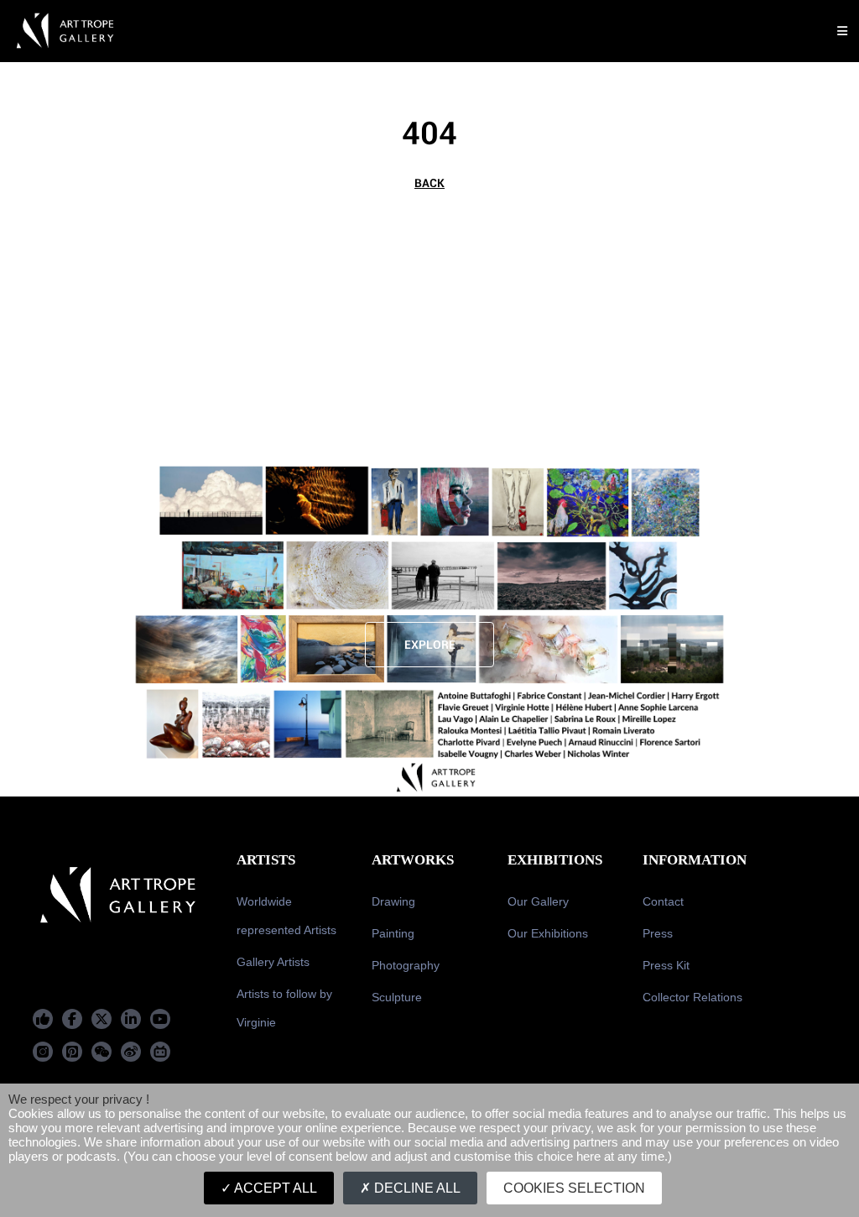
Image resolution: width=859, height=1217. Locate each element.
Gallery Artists (273, 962)
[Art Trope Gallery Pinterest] (72, 1052)
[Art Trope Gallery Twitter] (101, 1019)
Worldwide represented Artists (286, 916)
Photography (406, 965)
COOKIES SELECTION (574, 1188)
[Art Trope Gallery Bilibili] (160, 1052)
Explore (430, 644)
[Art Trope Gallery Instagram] (43, 1052)
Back (429, 183)
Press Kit (666, 965)
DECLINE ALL (416, 1188)
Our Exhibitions (548, 933)
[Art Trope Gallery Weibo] (131, 1052)
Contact (663, 901)
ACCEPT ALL (274, 1188)
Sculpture (397, 997)
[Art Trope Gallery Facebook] (43, 1019)
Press (658, 933)
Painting (393, 933)
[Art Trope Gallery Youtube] (160, 1019)
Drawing (393, 901)
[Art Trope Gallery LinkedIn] (131, 1019)
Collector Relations (692, 997)
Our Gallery (538, 901)
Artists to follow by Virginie (284, 1008)
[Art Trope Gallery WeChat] (101, 1052)
